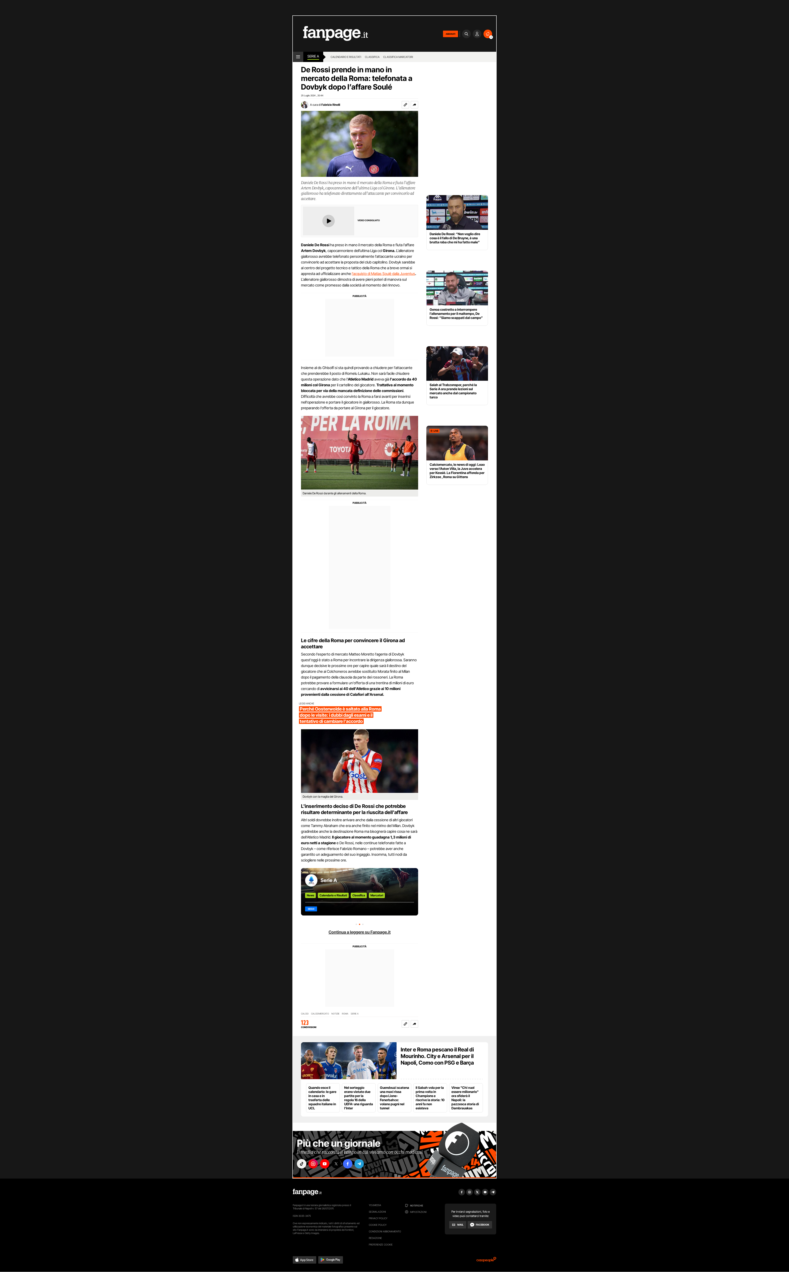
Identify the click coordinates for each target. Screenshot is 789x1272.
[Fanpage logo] (330, 34)
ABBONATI (450, 34)
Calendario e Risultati (333, 895)
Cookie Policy (377, 1224)
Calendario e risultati (346, 57)
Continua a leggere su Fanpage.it (360, 932)
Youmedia (375, 1205)
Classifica (372, 57)
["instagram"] (313, 1163)
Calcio (305, 1014)
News (310, 895)
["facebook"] (347, 1163)
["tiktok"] (301, 1163)
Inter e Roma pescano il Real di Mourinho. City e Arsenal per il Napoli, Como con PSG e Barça (437, 1056)
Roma (345, 1014)
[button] (414, 104)
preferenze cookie (381, 1244)
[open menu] (298, 57)
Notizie (335, 1014)
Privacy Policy (378, 1218)
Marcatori (376, 895)
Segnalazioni (377, 1211)
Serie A (313, 56)
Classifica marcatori (398, 57)
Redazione (375, 1238)
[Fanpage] (307, 1192)
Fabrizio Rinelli (330, 104)
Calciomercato (320, 1014)
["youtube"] (324, 1163)
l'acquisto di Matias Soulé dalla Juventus (383, 273)
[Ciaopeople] (486, 1261)
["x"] (336, 1163)
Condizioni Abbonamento (385, 1231)
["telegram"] (359, 1163)
